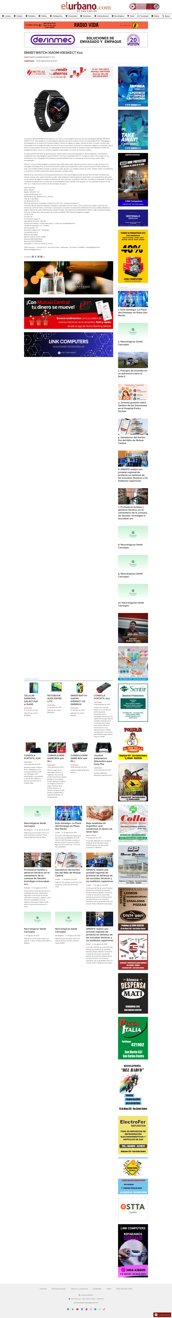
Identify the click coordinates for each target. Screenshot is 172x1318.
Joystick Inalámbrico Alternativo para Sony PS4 (103, 759)
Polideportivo (57, 16)
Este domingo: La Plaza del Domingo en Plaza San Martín (68, 826)
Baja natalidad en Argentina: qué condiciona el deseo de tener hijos (99, 827)
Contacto (43, 1289)
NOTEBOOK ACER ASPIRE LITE (54, 698)
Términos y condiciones (79, 1289)
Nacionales (87, 16)
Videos (156, 16)
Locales (8, 16)
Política (44, 16)
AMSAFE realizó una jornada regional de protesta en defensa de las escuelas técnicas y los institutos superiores (99, 875)
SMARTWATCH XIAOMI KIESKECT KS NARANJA (79, 699)
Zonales (19, 16)
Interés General (103, 16)
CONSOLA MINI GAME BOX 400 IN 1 (79, 758)
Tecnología (144, 16)
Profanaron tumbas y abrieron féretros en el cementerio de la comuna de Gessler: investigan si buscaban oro (36, 876)
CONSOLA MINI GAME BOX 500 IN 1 (55, 758)
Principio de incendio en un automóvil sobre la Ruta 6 (132, 373)
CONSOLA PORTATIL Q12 (102, 697)
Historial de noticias (58, 1289)
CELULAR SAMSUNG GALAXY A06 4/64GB (31, 699)
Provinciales (72, 16)
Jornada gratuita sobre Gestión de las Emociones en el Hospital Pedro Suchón (132, 406)
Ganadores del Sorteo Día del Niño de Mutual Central (68, 872)
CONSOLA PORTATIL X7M (32, 757)
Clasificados (29, 60)
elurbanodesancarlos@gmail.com (86, 1303)
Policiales (31, 16)
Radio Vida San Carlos (124, 1289)
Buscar (167, 16)
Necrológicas (119, 16)
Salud (132, 16)
